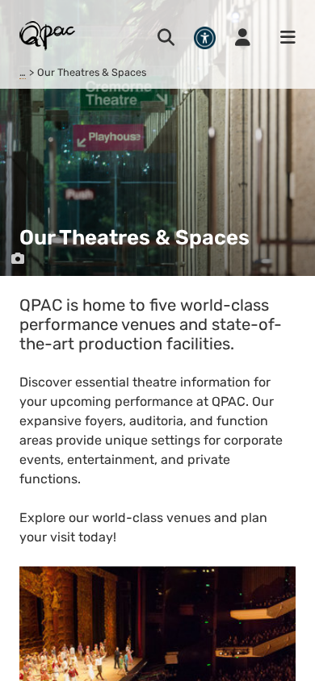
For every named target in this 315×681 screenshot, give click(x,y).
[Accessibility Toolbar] (205, 37)
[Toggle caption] (17, 259)
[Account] (242, 38)
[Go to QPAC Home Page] (48, 35)
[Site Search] (166, 38)
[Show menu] (283, 38)
